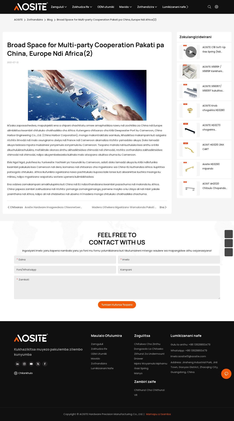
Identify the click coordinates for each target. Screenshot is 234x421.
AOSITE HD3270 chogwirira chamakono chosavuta (211, 127)
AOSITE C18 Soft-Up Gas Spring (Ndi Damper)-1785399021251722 (215, 49)
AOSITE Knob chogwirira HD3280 (213, 108)
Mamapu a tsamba (158, 414)
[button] (187, 6)
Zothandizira (35, 19)
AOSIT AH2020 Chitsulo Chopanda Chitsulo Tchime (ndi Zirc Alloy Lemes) (215, 186)
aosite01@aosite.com (192, 356)
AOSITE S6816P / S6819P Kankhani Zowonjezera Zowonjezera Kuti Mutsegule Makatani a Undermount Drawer (215, 69)
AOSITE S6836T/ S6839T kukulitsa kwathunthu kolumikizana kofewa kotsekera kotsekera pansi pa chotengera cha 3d (214, 88)
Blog (50, 19)
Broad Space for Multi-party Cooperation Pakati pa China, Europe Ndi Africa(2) (107, 19)
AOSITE (18, 19)
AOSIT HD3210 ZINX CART (213, 147)
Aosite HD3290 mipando (211, 166)
